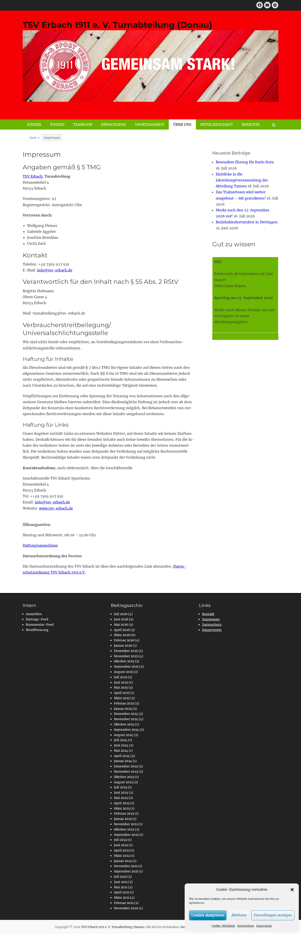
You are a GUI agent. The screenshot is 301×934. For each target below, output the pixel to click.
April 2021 (121, 892)
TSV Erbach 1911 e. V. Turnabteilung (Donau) (117, 25)
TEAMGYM (82, 124)
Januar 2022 (123, 861)
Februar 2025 (124, 703)
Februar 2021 (124, 903)
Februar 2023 (124, 813)
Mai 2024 (121, 751)
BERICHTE (251, 124)
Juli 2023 (120, 787)
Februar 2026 (124, 640)
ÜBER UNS (182, 124)
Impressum (264, 925)
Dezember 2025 (126, 651)
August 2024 (123, 735)
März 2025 (122, 698)
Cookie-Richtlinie (223, 925)
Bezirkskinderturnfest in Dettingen (247, 222)
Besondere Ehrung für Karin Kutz (245, 162)
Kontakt (208, 614)
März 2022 (122, 856)
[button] (292, 889)
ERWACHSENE (113, 124)
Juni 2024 (121, 745)
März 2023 (122, 808)
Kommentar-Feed (40, 625)
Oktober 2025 (124, 661)
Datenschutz (245, 925)
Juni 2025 (121, 682)
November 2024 (126, 719)
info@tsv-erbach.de (54, 270)
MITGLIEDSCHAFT (216, 124)
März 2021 (121, 898)
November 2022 (126, 824)
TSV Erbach (33, 176)
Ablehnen (239, 915)
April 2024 (122, 756)
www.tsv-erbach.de (56, 508)
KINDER (34, 124)
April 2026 (122, 630)
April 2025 (122, 693)
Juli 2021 (120, 877)
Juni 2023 (121, 793)
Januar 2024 (123, 761)
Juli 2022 (120, 840)
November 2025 (126, 656)
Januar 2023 (123, 819)
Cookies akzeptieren (207, 915)
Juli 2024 (120, 740)
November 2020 (126, 908)
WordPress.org (37, 630)
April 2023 (122, 803)
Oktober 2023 (124, 777)
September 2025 (126, 666)
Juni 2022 (121, 845)
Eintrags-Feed (37, 619)
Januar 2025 (123, 709)
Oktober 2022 (124, 829)
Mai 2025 (121, 687)
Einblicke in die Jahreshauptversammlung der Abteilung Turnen (242, 180)
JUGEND (57, 124)
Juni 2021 (121, 882)
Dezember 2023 (126, 766)
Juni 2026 (121, 619)
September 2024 (126, 730)
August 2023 (123, 782)
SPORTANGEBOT (149, 124)
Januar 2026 (123, 646)
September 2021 (126, 871)
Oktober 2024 (124, 724)
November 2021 (125, 866)
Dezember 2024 (126, 714)
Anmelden (34, 614)
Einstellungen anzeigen (273, 915)
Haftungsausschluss (40, 545)
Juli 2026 (120, 614)
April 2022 (122, 850)
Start (34, 138)
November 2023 (126, 772)
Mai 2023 (121, 798)
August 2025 (123, 672)
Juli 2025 (120, 677)
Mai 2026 (121, 625)
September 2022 (126, 835)
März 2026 (122, 635)
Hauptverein (211, 630)
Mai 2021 (120, 887)
